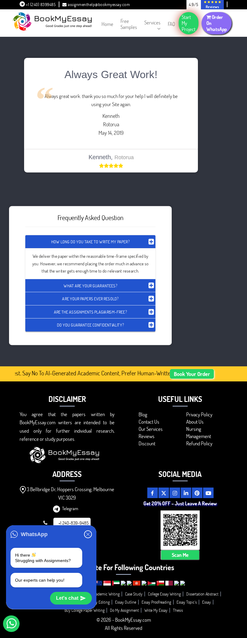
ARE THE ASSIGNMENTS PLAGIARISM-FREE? (90, 311)
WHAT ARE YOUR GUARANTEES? (90, 285)
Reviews (147, 436)
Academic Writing (106, 594)
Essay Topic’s (187, 602)
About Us (195, 421)
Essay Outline (125, 602)
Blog (143, 414)
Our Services (151, 428)
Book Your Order (192, 373)
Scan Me (180, 555)
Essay (206, 602)
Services (152, 22)
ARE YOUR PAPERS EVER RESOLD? (90, 298)
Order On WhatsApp (216, 23)
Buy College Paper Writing (84, 610)
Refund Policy (199, 443)
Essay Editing (99, 602)
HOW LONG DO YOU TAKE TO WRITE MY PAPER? (90, 242)
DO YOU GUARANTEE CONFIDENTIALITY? (90, 325)
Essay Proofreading (156, 602)
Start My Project (188, 23)
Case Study (133, 594)
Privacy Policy (199, 414)
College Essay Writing (164, 594)
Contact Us (149, 421)
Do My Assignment (124, 610)
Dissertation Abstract (202, 594)
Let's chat (67, 598)
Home (107, 24)
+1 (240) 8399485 (40, 4)
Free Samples (128, 23)
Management (198, 436)
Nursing (193, 428)
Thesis (178, 610)
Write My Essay (155, 610)
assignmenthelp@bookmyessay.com (99, 4)
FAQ (171, 24)
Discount (147, 443)
